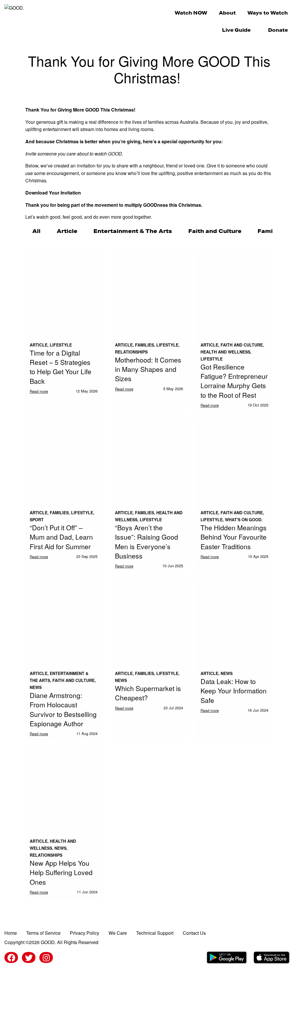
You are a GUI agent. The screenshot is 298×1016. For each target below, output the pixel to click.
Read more (39, 391)
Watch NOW (191, 13)
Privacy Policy (84, 933)
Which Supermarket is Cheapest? (148, 692)
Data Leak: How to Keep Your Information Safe (234, 690)
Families (270, 230)
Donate (278, 30)
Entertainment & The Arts (132, 230)
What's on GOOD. (243, 519)
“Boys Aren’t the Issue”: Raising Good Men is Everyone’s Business (146, 542)
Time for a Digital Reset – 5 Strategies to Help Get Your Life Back (60, 367)
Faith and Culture (215, 230)
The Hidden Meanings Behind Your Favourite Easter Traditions (234, 537)
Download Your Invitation (53, 192)
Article (67, 230)
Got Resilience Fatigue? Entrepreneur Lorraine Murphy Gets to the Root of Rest (234, 381)
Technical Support (154, 933)
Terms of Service (43, 933)
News (36, 687)
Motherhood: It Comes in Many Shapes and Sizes (148, 369)
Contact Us (194, 933)
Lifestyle (61, 345)
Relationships (131, 352)
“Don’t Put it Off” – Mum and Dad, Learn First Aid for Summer (61, 537)
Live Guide (236, 30)
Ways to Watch (267, 13)
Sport (37, 519)
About (227, 13)
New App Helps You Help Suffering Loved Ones (61, 872)
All (36, 230)
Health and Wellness (225, 352)
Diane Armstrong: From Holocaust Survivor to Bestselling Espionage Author (63, 709)
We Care (118, 933)
